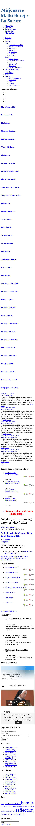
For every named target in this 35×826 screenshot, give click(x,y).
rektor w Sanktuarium (10, 195)
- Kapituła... (8, 131)
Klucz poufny (7, 735)
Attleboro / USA (10, 498)
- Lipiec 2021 (8, 307)
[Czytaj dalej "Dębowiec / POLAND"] (12, 483)
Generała (5, 123)
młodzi (2, 811)
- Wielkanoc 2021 (8, 348)
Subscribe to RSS (20, 558)
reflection (25, 810)
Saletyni (5, 814)
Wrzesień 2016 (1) (10, 749)
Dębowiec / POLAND (12, 481)
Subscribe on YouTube (8, 558)
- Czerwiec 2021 (9, 323)
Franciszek (11, 804)
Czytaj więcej (7, 420)
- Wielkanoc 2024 (8, 107)
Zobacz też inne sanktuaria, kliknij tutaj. (17, 512)
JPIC (2, 806)
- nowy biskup (10, 187)
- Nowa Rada (10, 283)
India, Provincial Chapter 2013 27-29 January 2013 (16, 534)
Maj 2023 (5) (9, 786)
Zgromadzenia (8, 163)
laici (10, 806)
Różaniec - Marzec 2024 (12, 577)
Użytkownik (6, 731)
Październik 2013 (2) (11, 765)
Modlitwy (27, 806)
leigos (22, 806)
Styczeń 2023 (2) (10, 791)
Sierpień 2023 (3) (10, 783)
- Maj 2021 (8, 331)
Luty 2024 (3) (9, 776)
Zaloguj (4, 739)
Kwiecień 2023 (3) (10, 788)
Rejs (2, 814)
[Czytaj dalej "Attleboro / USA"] (10, 500)
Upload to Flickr (6, 560)
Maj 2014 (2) (9, 758)
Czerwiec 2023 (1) (10, 784)
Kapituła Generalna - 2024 (9, 437)
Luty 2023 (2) (9, 790)
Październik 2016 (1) (11, 747)
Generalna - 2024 (10, 171)
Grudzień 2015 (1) (10, 751)
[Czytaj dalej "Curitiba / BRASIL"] (11, 491)
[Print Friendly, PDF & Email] (28, 478)
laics (12, 806)
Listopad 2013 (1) (10, 763)
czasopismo (4, 804)
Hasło (4, 733)
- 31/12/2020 (9, 388)
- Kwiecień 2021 (9, 339)
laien (15, 806)
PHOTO (7, 540)
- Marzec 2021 (9, 355)
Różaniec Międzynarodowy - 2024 (15, 587)
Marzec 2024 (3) (10, 774)
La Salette (18, 806)
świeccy (19, 814)
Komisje (6, 806)
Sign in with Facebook (8, 556)
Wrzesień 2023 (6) (10, 781)
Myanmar (32, 806)
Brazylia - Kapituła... (7, 395)
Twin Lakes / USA (10, 473)
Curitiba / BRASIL (10, 490)
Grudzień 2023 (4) (10, 777)
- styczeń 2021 (9, 380)
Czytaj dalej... (5, 542)
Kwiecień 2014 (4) (10, 759)
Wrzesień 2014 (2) (10, 756)
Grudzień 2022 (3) (10, 793)
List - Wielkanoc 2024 (11, 567)
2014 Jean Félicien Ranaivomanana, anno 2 (18, 552)
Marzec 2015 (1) (10, 752)
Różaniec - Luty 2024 (11, 582)
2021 (7, 235)
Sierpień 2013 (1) (10, 766)
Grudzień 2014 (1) (10, 754)
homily (27, 802)
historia (18, 804)
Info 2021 (6, 219)
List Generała (9, 598)
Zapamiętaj (4, 738)
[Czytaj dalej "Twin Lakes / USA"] (11, 474)
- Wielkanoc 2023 (8, 179)
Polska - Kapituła (10, 592)
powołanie (13, 811)
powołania (7, 811)
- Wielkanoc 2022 (8, 211)
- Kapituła (7, 115)
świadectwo (11, 814)
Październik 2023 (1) (11, 779)
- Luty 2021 (8, 372)
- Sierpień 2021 (9, 291)
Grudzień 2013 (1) (10, 761)
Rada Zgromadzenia (7, 409)
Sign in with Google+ (21, 556)
